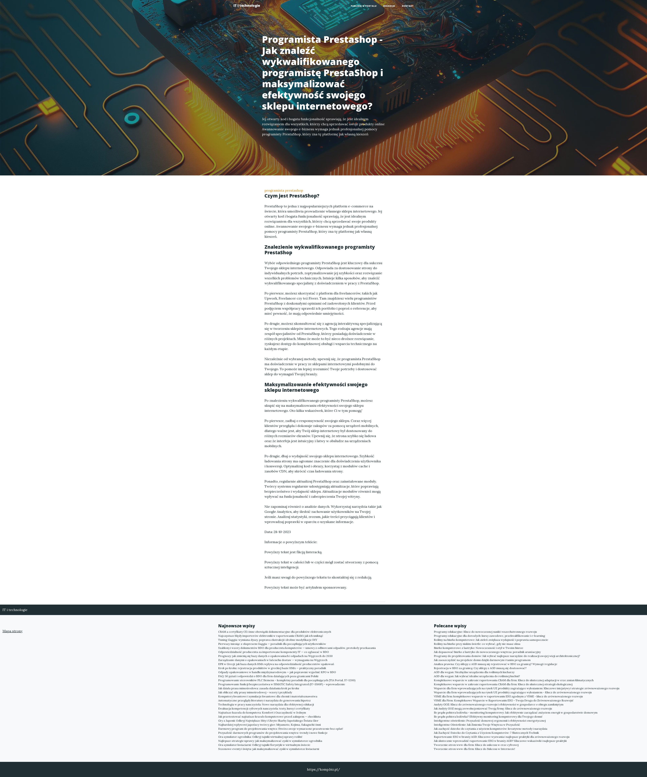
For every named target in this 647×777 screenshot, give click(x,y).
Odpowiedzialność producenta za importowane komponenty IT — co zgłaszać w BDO (273, 652)
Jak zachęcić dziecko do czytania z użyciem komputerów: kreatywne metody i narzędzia (490, 728)
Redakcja (389, 6)
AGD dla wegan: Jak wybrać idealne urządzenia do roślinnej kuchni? (477, 676)
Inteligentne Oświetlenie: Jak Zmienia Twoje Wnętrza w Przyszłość (477, 724)
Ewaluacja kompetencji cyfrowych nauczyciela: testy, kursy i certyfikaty (264, 708)
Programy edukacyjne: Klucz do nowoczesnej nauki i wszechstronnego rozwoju (485, 631)
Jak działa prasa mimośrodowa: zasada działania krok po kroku (258, 688)
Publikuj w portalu (364, 6)
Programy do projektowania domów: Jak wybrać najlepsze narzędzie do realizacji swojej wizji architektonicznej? (507, 656)
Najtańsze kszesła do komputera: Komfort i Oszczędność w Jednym (262, 712)
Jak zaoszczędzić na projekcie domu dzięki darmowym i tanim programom (482, 660)
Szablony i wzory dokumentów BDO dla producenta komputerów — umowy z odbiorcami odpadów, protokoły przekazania (297, 648)
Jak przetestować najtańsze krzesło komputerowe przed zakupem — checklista (269, 716)
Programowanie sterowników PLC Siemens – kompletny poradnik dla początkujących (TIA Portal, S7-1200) (286, 680)
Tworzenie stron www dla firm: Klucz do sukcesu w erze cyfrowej (476, 745)
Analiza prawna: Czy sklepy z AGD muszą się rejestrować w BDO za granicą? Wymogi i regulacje (495, 664)
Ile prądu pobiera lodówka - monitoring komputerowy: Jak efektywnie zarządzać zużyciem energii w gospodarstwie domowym (515, 712)
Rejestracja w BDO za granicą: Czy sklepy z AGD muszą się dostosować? (480, 668)
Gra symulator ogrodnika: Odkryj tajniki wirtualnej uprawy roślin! (260, 736)
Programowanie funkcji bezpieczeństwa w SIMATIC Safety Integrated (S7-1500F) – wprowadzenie (281, 684)
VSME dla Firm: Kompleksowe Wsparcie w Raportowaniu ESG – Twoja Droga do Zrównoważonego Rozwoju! (503, 700)
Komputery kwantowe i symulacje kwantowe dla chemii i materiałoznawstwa (267, 696)
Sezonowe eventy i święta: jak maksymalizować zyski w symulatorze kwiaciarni (268, 749)
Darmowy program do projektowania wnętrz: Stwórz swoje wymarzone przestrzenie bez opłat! (280, 728)
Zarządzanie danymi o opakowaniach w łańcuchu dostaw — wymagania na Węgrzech (272, 660)
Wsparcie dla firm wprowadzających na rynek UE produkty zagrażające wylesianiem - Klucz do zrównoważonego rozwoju (513, 692)
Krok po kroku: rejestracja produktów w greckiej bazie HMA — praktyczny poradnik (272, 668)
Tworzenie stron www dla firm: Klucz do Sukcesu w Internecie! (474, 749)
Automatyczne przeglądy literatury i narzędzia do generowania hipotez (264, 700)
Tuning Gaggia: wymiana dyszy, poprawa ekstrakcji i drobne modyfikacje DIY (267, 639)
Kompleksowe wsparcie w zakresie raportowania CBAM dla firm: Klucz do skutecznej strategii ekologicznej (503, 684)
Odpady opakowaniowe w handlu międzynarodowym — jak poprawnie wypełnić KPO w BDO (277, 672)
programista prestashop (284, 190)
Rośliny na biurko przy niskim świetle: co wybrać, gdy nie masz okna (477, 644)
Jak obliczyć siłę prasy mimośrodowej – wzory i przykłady (255, 692)
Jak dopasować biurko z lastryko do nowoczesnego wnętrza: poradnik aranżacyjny (487, 652)
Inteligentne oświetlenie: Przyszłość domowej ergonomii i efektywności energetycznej (490, 720)
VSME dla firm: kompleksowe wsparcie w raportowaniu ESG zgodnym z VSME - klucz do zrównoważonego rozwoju (508, 696)
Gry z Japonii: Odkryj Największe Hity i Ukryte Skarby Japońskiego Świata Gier (268, 720)
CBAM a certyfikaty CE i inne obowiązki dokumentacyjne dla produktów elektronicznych (274, 631)
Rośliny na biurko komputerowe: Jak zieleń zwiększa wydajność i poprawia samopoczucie (491, 639)
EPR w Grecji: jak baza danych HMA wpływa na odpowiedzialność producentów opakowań (276, 664)
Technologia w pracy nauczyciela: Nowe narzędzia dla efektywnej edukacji (266, 704)
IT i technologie (246, 5)
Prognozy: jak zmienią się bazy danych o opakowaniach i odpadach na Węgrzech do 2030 (275, 656)
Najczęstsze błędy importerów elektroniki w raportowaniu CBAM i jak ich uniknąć (270, 635)
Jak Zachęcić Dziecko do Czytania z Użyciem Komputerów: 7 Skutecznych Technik (486, 732)
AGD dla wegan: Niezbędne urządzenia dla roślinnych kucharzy (474, 672)
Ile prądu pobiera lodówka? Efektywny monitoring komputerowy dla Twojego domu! (488, 716)
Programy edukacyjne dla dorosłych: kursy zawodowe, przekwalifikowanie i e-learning (489, 635)
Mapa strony (13, 631)
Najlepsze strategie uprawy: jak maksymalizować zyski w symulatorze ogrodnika (270, 740)
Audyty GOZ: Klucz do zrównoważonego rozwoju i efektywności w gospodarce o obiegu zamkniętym (498, 704)
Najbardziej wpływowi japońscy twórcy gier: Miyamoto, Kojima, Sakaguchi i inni (269, 724)
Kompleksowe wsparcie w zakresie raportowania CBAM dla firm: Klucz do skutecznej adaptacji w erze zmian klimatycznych (514, 680)
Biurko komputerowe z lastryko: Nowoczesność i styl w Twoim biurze (478, 648)
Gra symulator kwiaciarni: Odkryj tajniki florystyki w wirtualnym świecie (264, 745)
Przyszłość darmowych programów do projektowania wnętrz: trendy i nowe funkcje (273, 732)
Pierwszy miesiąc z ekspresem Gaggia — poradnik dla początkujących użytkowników (272, 644)
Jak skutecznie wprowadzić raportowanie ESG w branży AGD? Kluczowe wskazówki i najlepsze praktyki (500, 740)
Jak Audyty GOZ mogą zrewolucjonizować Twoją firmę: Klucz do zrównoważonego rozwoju (493, 708)
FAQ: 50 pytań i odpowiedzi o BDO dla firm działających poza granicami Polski (268, 676)
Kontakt (408, 6)
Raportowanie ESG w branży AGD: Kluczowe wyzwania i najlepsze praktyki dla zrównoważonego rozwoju (501, 736)
